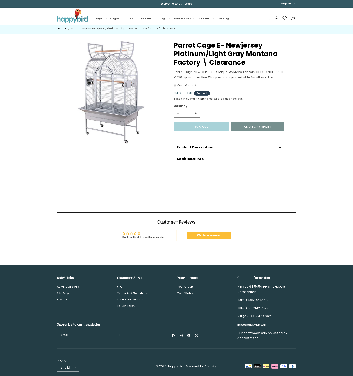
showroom (252, 333)
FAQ (120, 286)
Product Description (194, 147)
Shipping (202, 99)
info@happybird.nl (251, 325)
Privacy (62, 299)
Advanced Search (69, 286)
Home (62, 28)
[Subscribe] (119, 335)
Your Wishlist (186, 293)
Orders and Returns (130, 299)
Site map (63, 293)
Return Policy (126, 306)
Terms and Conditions (132, 293)
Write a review (209, 235)
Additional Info (190, 159)
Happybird (176, 366)
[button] (100, 19)
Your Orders (185, 286)
